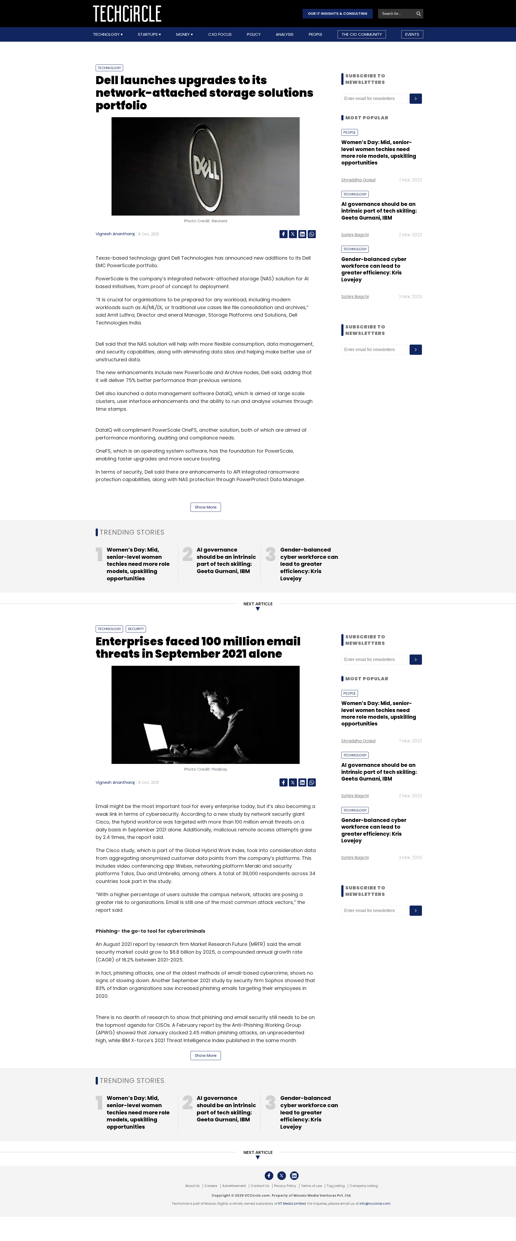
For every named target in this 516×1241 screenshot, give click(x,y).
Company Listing (364, 1186)
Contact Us (260, 1186)
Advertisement (234, 1186)
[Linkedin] (302, 234)
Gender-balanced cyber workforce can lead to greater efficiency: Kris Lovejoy (373, 269)
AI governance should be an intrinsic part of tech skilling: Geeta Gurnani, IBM (379, 211)
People (315, 34)
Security (136, 628)
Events (412, 34)
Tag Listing (336, 1186)
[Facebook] (284, 234)
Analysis (284, 34)
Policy (254, 34)
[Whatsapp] (312, 234)
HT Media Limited (292, 1203)
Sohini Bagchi (355, 235)
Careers (211, 1186)
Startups (148, 34)
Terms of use (311, 1186)
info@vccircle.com (375, 1203)
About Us (192, 1186)
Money (183, 34)
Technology (107, 34)
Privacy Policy (285, 1186)
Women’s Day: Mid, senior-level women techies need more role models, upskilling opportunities (378, 152)
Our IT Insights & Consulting (337, 13)
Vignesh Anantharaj (115, 234)
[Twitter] (293, 234)
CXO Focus (220, 34)
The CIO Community (362, 34)
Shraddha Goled (358, 180)
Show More (206, 507)
